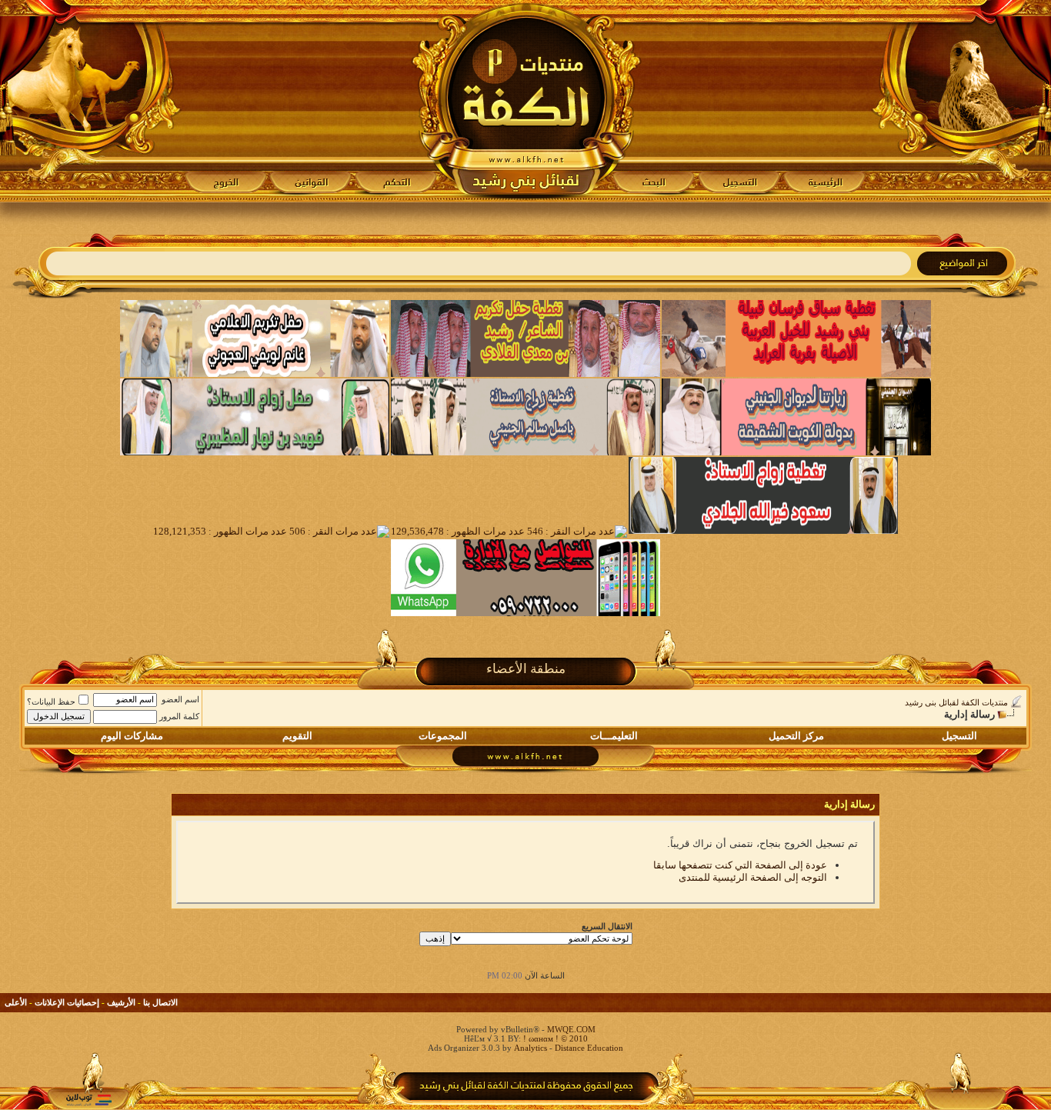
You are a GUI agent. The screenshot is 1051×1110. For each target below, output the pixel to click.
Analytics (530, 1047)
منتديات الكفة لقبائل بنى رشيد (956, 702)
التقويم (297, 736)
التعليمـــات (614, 736)
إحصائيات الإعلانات (67, 1002)
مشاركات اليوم (132, 736)
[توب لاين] (88, 1099)
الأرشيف (121, 1002)
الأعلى (16, 1002)
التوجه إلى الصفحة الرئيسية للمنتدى (753, 877)
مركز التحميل (796, 736)
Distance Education (589, 1047)
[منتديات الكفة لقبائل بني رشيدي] (525, 101)
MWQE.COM (571, 1029)
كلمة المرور (179, 716)
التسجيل (959, 736)
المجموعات (443, 736)
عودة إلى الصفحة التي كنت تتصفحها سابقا (740, 865)
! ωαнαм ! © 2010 (554, 1038)
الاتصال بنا (160, 1002)
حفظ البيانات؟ (51, 701)
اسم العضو (180, 699)
